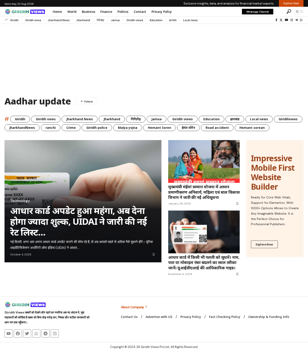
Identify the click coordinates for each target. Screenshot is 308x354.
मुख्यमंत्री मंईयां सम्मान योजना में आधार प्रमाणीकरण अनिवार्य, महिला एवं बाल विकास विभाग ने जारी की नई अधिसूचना (203, 192)
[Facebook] (276, 20)
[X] (281, 20)
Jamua (115, 20)
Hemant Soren (159, 127)
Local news (190, 20)
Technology (20, 201)
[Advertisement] (154, 57)
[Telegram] (296, 20)
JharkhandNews (22, 127)
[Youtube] (9, 333)
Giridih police (96, 127)
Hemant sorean (252, 127)
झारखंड (172, 20)
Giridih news (33, 20)
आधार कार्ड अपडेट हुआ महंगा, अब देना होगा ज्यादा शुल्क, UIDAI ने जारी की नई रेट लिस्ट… (78, 221)
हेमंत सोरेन (188, 127)
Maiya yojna (127, 127)
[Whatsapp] (36, 333)
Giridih (14, 20)
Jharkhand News (58, 20)
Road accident (217, 127)
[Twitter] (27, 333)
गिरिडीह (100, 20)
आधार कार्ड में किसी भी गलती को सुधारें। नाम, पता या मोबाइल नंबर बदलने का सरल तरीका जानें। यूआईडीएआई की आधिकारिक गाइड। (203, 262)
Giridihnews (288, 119)
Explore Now (264, 244)
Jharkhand (83, 20)
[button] (279, 11)
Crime (71, 127)
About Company (133, 307)
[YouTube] (286, 20)
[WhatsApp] (301, 20)
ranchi (51, 127)
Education (156, 20)
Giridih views (134, 20)
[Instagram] (291, 20)
